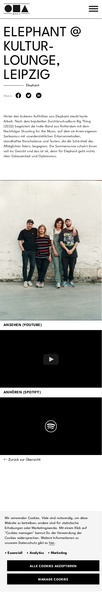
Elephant (33, 85)
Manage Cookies (53, 579)
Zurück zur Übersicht (24, 460)
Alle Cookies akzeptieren (53, 566)
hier (52, 543)
